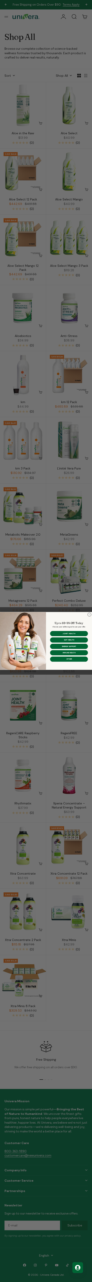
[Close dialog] (89, 614)
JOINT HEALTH (69, 634)
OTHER (69, 659)
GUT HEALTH (69, 640)
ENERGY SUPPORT (69, 646)
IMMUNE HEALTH (69, 653)
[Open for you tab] (77, 1267)
